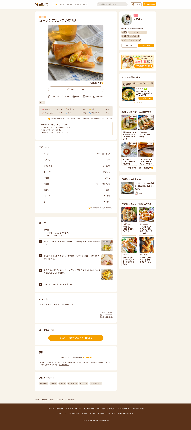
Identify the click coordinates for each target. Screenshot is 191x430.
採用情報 (93, 413)
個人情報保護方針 (89, 409)
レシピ (55, 4)
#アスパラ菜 (72, 383)
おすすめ (69, 4)
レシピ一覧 (146, 45)
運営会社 (85, 413)
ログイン (137, 4)
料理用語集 (59, 409)
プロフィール (129, 45)
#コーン (62, 383)
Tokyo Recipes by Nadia (125, 413)
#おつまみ (83, 383)
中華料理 (44, 400)
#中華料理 (43, 383)
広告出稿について (123, 409)
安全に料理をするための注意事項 (102, 208)
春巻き (52, 400)
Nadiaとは (51, 409)
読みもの (78, 4)
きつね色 (47, 273)
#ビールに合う (96, 383)
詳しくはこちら (107, 118)
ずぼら (62, 4)
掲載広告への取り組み (109, 409)
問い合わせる (88, 357)
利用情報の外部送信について (106, 413)
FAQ (98, 408)
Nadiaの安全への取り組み (73, 409)
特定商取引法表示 (74, 413)
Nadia (37, 400)
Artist (85, 4)
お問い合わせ (62, 413)
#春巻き (53, 383)
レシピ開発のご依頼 (138, 409)
